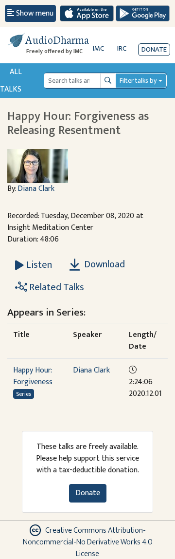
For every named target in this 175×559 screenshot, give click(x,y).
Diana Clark (36, 188)
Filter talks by (138, 80)
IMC (98, 48)
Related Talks (55, 287)
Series (23, 394)
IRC (121, 48)
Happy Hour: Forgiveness (32, 376)
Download (103, 264)
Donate (154, 49)
